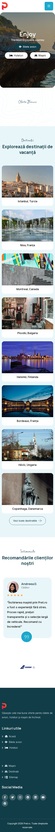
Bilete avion (15, 742)
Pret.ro (27, 823)
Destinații (13, 771)
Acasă (12, 736)
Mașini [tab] (42, 55)
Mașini (12, 765)
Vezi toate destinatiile (25, 520)
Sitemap (13, 777)
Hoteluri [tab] (18, 55)
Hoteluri (13, 747)
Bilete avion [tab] (29, 46)
